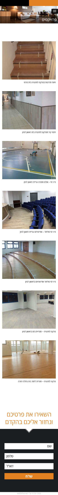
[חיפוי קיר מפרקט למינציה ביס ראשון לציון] (29, 129)
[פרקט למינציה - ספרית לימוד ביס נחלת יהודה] (29, 379)
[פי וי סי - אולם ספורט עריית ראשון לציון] (29, 179)
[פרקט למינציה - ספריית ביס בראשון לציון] (29, 329)
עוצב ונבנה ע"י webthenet (29, 493)
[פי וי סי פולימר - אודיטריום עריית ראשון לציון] (29, 229)
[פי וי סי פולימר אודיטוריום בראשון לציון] (29, 279)
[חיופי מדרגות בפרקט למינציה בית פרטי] (29, 80)
